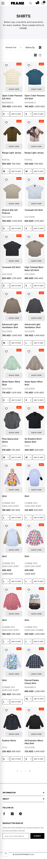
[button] (36, 3)
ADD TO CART (16, 114)
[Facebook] (4, 814)
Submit (37, 836)
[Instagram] (12, 814)
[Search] (30, 3)
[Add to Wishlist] (6, 65)
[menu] (2, 3)
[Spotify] (20, 814)
